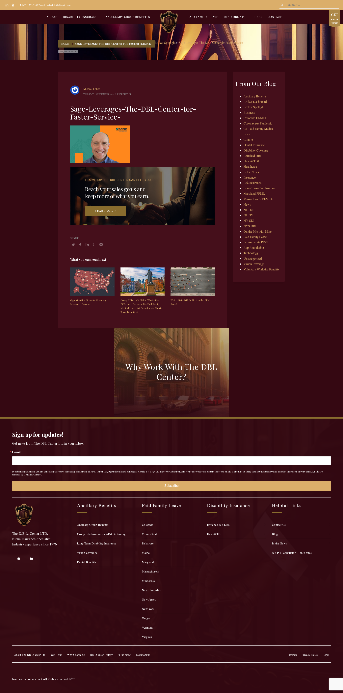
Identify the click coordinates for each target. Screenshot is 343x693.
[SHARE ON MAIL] (101, 244)
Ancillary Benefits (255, 96)
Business (249, 112)
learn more (105, 211)
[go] (282, 4)
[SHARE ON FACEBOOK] (80, 244)
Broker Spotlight (165, 42)
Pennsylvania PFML (256, 242)
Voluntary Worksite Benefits (261, 269)
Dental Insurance (254, 145)
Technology (251, 253)
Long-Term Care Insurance (260, 188)
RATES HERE (334, 18)
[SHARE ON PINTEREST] (94, 244)
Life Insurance (252, 183)
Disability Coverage (256, 150)
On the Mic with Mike (258, 231)
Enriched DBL (253, 156)
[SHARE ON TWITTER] (73, 245)
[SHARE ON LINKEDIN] (87, 244)
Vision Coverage (254, 264)
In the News (251, 172)
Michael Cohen (91, 89)
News (247, 204)
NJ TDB (249, 210)
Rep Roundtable (254, 247)
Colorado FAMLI (255, 118)
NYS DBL (250, 226)
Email (16, 452)
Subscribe (171, 485)
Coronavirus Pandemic (258, 123)
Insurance (250, 177)
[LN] (7, 5)
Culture (248, 139)
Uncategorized (253, 258)
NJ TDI (248, 215)
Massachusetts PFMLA (258, 199)
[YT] (13, 5)
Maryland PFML (254, 193)
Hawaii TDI (251, 161)
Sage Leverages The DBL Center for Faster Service (211, 42)
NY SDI (249, 220)
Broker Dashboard (255, 101)
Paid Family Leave (255, 237)
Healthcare (250, 166)
